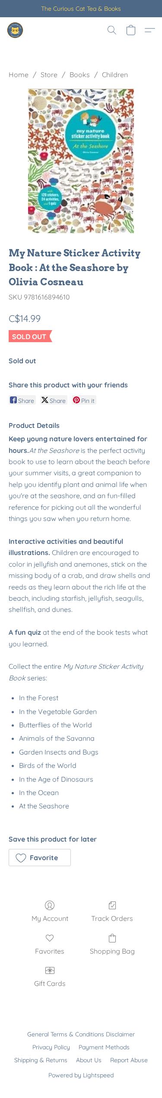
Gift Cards (50, 983)
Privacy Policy (51, 1047)
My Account (50, 918)
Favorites (49, 951)
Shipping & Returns (40, 1060)
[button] (15, 30)
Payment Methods (104, 1047)
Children (115, 74)
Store (49, 74)
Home (19, 74)
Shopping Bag (112, 951)
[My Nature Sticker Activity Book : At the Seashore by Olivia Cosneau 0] (81, 161)
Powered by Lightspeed (81, 1075)
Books (80, 74)
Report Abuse (129, 1060)
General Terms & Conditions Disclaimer (81, 1034)
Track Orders (112, 918)
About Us (89, 1060)
